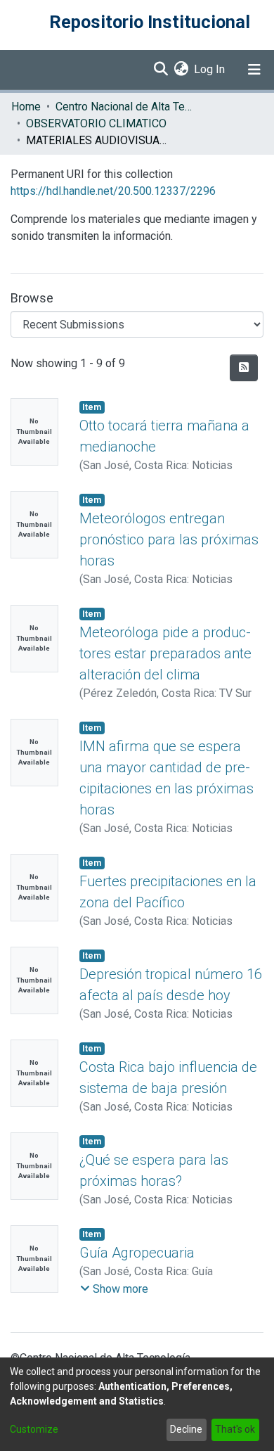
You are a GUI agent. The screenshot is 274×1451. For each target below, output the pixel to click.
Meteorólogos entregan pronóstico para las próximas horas (169, 539)
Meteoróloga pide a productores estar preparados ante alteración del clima (165, 653)
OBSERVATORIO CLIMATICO (96, 123)
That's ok (235, 1429)
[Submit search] (160, 69)
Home (26, 106)
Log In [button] (210, 69)
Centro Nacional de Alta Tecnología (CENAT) (126, 106)
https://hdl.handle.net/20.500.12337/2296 (113, 191)
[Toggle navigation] (254, 70)
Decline (186, 1429)
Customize (34, 1429)
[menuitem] (181, 69)
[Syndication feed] (244, 367)
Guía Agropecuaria (137, 1252)
